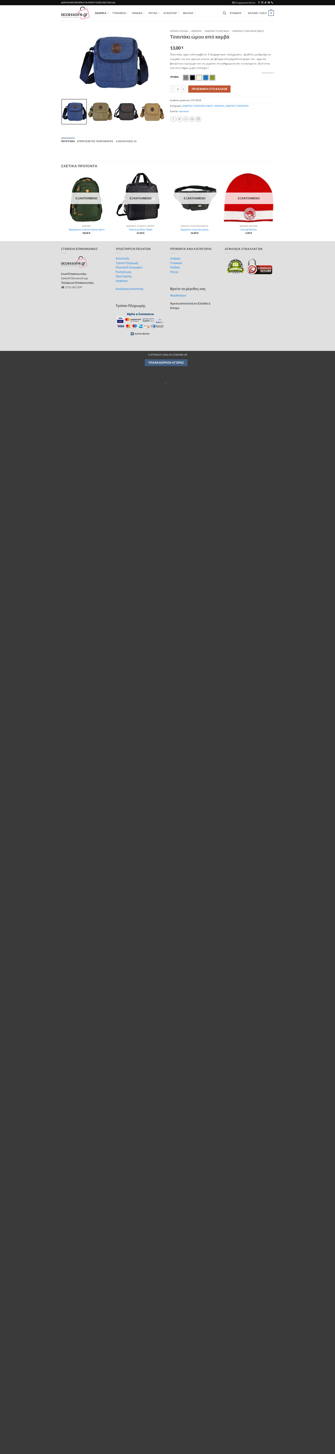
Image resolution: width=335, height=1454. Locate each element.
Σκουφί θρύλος (249, 229)
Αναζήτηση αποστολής (130, 288)
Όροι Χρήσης (124, 276)
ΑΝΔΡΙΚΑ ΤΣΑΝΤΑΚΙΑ (217, 31)
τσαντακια (184, 111)
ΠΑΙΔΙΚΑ (137, 13)
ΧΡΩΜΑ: (174, 77)
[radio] (185, 77)
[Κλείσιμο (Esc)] (33, 376)
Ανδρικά (175, 258)
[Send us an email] (269, 2)
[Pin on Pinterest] (192, 119)
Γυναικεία (176, 263)
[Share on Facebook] (173, 119)
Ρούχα (174, 271)
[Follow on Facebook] (259, 2)
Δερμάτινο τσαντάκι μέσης (195, 229)
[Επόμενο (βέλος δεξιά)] (13, 390)
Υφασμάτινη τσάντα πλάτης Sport (86, 229)
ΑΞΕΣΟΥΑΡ (170, 13)
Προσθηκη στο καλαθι (209, 89)
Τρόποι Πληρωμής (127, 263)
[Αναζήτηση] (224, 13)
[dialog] (167, 1438)
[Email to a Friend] (186, 119)
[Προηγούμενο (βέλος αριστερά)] (3, 390)
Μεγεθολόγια (178, 295)
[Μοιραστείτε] (23, 376)
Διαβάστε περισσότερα (56, 1437)
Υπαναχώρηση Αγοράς (166, 362)
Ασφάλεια (122, 280)
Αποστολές (122, 258)
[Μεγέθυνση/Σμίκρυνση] (3, 376)
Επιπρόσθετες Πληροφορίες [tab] (95, 141)
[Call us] (272, 2)
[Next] (273, 206)
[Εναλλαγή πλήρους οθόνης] (13, 376)
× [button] (331, 1427)
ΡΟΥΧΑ (153, 13)
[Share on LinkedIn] (198, 119)
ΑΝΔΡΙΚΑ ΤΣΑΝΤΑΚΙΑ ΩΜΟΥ (248, 31)
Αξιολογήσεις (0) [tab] (126, 141)
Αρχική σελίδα (179, 31)
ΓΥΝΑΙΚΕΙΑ (119, 13)
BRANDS (188, 13)
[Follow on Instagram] (262, 2)
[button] (243, 2)
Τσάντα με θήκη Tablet (140, 229)
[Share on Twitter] (180, 119)
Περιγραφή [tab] (68, 141)
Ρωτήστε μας (124, 271)
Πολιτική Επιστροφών (129, 267)
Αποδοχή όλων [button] (242, 1438)
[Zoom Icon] (161, 32)
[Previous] (61, 206)
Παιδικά (175, 267)
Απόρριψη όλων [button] (292, 1438)
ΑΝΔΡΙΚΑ (100, 13)
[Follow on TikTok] (266, 2)
